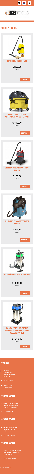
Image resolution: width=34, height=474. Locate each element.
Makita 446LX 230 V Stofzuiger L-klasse (17, 222)
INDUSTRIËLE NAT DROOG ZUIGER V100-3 (17, 275)
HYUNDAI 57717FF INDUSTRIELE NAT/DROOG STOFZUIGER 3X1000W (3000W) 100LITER (17, 330)
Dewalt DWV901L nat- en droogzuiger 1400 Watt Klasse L (17, 115)
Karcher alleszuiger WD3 (17, 61)
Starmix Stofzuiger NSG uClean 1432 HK (17, 169)
